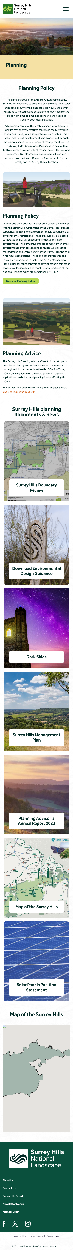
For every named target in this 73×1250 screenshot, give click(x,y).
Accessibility (20, 1236)
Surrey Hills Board (13, 1196)
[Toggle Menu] (66, 9)
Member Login (11, 1211)
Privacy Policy (36, 1236)
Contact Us (9, 1188)
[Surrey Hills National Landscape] (17, 9)
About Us (8, 1180)
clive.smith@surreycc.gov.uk (19, 391)
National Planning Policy (20, 281)
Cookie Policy (53, 1236)
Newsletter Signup (13, 1204)
